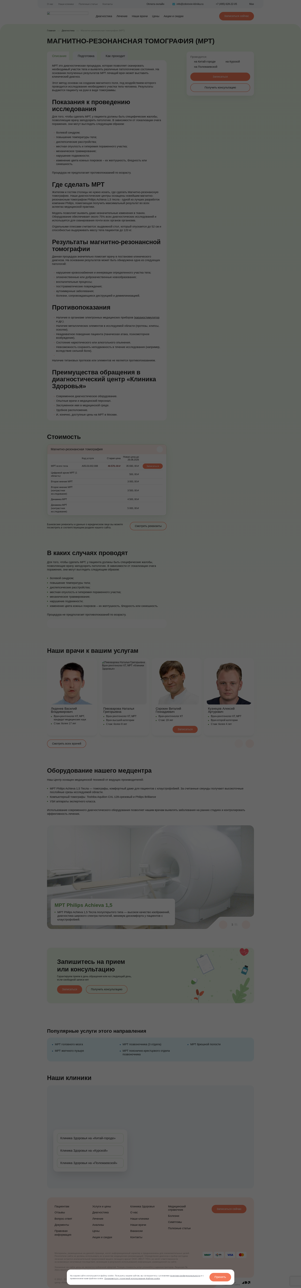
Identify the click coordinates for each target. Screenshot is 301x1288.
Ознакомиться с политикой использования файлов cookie (132, 1278)
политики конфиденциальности (185, 1276)
